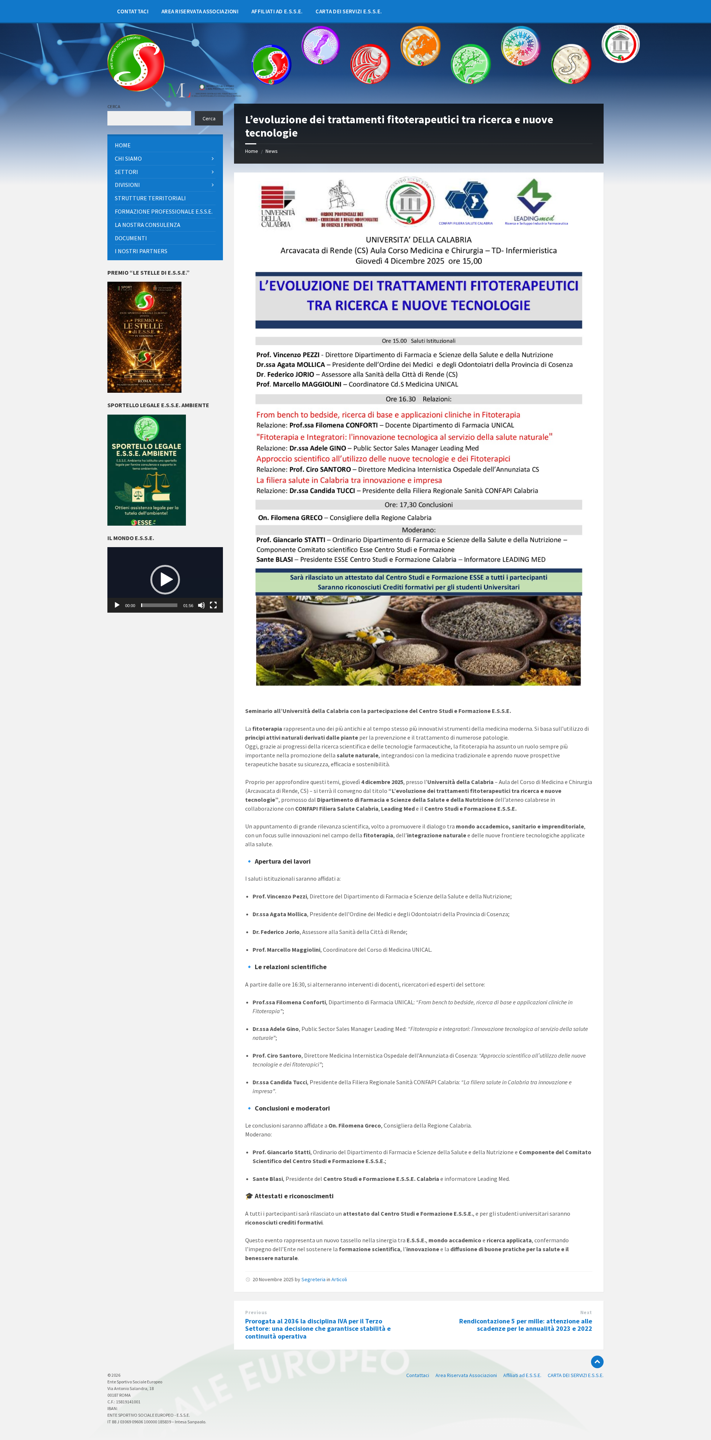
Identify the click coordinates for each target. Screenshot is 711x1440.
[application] (165, 580)
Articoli (339, 1279)
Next (586, 1312)
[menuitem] (132, 11)
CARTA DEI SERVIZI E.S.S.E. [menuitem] (576, 1375)
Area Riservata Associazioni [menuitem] (466, 1375)
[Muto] (201, 605)
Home (251, 151)
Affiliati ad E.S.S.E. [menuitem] (522, 1375)
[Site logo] (136, 89)
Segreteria (313, 1279)
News (272, 151)
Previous (256, 1312)
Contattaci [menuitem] (417, 1375)
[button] (165, 580)
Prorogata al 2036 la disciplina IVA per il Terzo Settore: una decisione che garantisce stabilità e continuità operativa (318, 1329)
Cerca (113, 106)
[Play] (117, 605)
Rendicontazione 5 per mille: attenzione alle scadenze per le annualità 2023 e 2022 (525, 1325)
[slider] (159, 605)
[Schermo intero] (213, 605)
